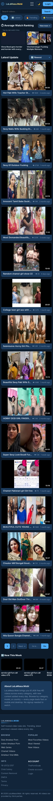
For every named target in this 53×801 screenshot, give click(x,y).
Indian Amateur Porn (10, 743)
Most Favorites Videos (38, 740)
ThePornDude (34, 765)
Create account (35, 769)
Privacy (4, 785)
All (5, 18)
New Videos (33, 747)
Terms (4, 781)
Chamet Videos (8, 751)
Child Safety (6, 769)
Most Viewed (34, 743)
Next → (22, 646)
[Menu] (32, 4)
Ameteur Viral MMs (9, 755)
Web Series (6, 747)
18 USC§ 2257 (7, 765)
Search (47, 12)
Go (44, 646)
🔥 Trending (31, 18)
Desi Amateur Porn (9, 740)
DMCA (4, 777)
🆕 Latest (16, 18)
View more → (45, 26)
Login (48, 4)
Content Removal (9, 773)
